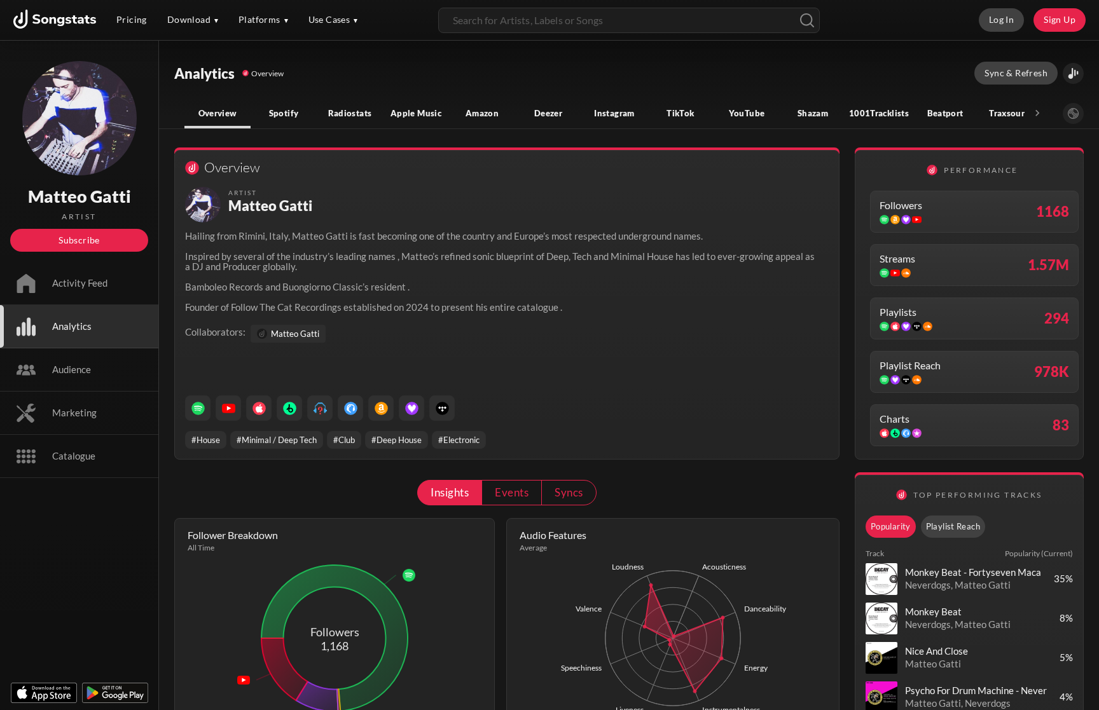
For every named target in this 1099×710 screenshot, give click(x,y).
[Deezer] (411, 408)
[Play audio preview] (881, 579)
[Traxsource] (350, 408)
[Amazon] (381, 408)
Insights (450, 492)
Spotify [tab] (284, 113)
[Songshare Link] (1073, 73)
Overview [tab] (217, 113)
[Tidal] (442, 408)
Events (512, 492)
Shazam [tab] (813, 113)
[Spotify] (198, 408)
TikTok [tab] (680, 113)
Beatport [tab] (945, 113)
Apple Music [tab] (416, 113)
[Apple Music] (259, 408)
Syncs (569, 492)
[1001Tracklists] (320, 408)
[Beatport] (289, 408)
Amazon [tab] (482, 113)
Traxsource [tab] (1011, 113)
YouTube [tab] (747, 113)
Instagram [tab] (614, 113)
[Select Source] (1073, 113)
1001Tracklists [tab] (879, 113)
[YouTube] (228, 408)
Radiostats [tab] (350, 113)
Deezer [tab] (548, 113)
